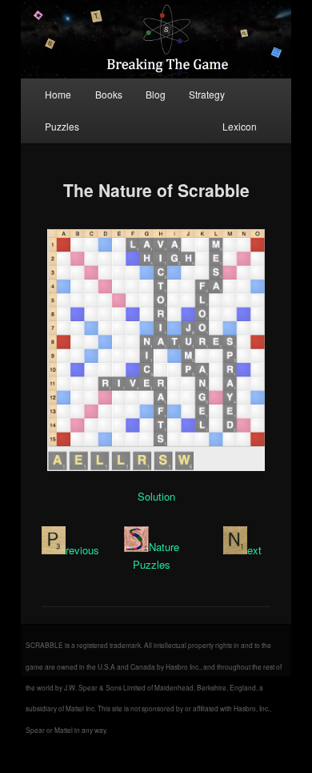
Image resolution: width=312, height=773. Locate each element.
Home (58, 94)
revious (82, 550)
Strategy (207, 94)
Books (108, 94)
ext (254, 550)
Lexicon (239, 126)
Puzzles (62, 126)
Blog (156, 94)
